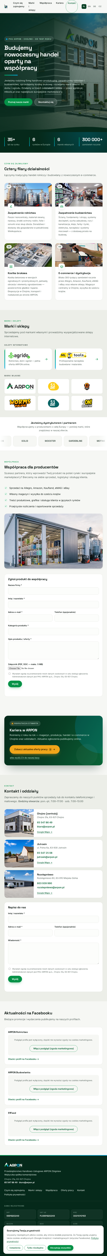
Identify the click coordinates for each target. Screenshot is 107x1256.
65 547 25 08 (44, 852)
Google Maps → (44, 832)
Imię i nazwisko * (16, 598)
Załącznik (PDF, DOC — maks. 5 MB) (25, 664)
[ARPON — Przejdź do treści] (5, 6)
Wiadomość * (14, 940)
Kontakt (72, 3)
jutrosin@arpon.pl (47, 857)
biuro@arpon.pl (46, 826)
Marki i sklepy (32, 6)
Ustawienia (14, 1248)
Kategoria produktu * (18, 625)
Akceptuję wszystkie (60, 1248)
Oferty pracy (67, 1190)
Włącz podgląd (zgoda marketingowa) (53, 1048)
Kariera (60, 3)
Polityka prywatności (14, 1194)
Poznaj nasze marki (18, 102)
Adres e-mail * (15, 612)
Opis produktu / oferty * (19, 639)
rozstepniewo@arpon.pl (50, 887)
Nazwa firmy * (15, 585)
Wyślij (15, 684)
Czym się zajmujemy (18, 5)
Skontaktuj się (45, 102)
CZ (100, 6)
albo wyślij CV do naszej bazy (25, 757)
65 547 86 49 (44, 822)
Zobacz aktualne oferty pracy (34, 749)
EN (89, 6)
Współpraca (46, 3)
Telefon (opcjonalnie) (65, 612)
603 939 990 (44, 883)
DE (94, 6)
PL (84, 6)
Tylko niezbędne (35, 1248)
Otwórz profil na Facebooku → (23, 1059)
